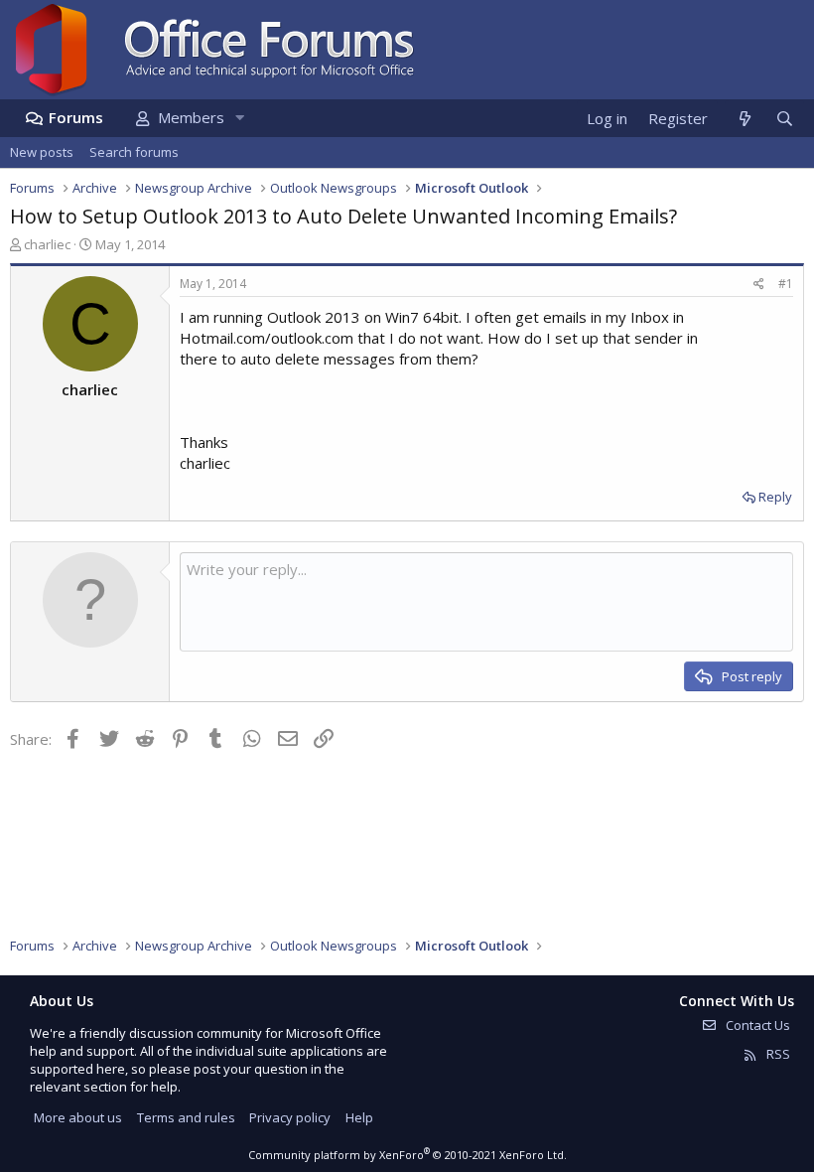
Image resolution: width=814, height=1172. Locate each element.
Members (191, 117)
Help (359, 1117)
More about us (78, 1117)
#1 (785, 283)
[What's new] (744, 118)
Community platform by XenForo (407, 1154)
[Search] (784, 118)
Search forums (134, 152)
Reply (775, 497)
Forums (76, 117)
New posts (41, 152)
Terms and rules (186, 1117)
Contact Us (756, 1025)
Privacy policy (290, 1117)
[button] (239, 117)
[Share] (758, 284)
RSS (776, 1054)
